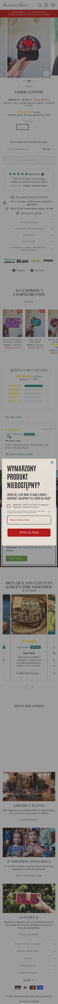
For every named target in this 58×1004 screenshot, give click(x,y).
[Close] (52, 462)
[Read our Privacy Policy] (49, 512)
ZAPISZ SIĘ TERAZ (29, 532)
